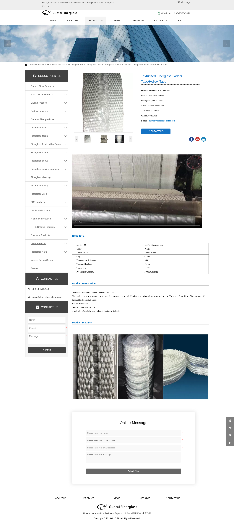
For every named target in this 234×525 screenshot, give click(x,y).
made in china (97, 513)
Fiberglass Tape (93, 65)
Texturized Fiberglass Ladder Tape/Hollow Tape (144, 65)
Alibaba (86, 513)
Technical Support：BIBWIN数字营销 (123, 513)
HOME (50, 65)
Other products (76, 65)
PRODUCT (61, 65)
